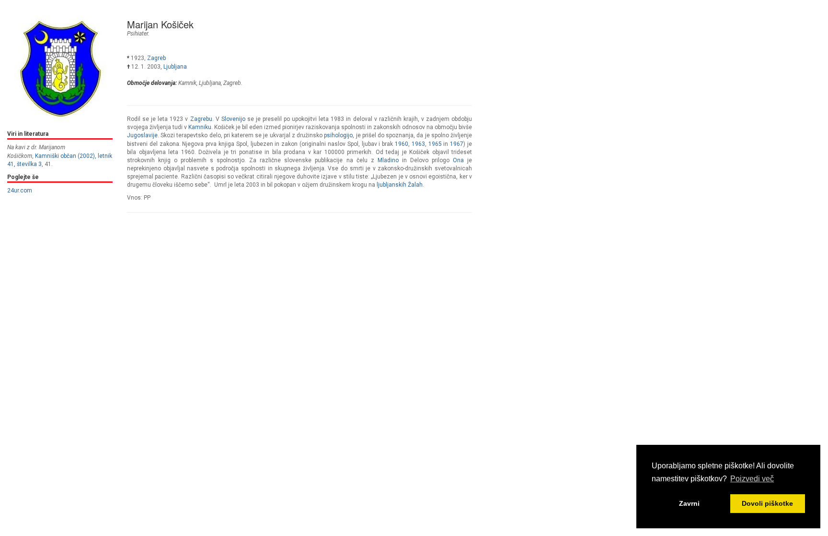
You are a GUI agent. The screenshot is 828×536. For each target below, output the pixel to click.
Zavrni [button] (689, 503)
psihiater (137, 33)
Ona (458, 160)
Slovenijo (233, 119)
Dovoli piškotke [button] (767, 503)
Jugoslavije (142, 135)
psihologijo (338, 135)
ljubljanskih (391, 184)
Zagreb (156, 58)
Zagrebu (201, 119)
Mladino (388, 160)
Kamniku (199, 127)
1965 (435, 144)
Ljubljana (175, 66)
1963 (418, 144)
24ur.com (19, 190)
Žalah (415, 184)
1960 (401, 144)
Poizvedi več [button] (752, 479)
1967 (456, 144)
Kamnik (187, 83)
